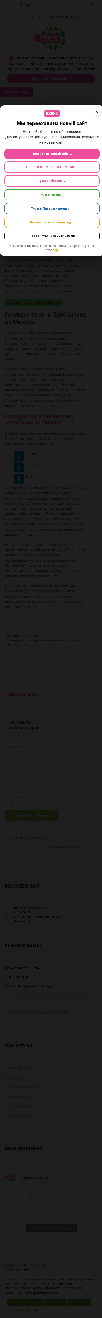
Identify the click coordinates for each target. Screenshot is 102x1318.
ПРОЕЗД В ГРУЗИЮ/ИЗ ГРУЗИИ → (52, 167)
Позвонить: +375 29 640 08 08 (52, 236)
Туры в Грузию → (52, 194)
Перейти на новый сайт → (52, 153)
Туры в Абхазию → (52, 181)
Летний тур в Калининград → (52, 222)
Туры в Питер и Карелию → (52, 208)
